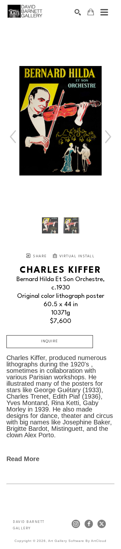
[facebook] (89, 524)
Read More (22, 458)
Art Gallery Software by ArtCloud (77, 541)
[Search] (78, 12)
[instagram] (76, 524)
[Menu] (104, 12)
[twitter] (101, 524)
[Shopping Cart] (90, 12)
